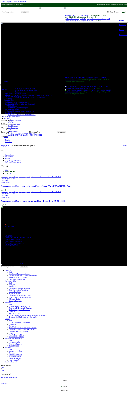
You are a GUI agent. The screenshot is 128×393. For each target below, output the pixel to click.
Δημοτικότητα (9, 155)
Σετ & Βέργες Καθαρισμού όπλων (20, 297)
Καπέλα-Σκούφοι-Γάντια (16, 335)
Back (10, 272)
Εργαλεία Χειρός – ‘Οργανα (18, 277)
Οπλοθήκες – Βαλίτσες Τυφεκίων (19, 288)
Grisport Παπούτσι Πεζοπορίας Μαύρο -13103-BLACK (86, 87)
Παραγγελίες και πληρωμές (13, 239)
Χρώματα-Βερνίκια (14, 120)
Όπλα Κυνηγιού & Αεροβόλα (18, 290)
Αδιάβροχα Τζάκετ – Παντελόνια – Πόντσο (22, 328)
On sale (7, 140)
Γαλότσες (18, 92)
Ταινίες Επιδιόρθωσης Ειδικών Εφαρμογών (22, 104)
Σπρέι (9, 129)
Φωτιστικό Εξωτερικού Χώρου (18, 108)
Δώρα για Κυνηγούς (15, 301)
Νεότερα (7, 158)
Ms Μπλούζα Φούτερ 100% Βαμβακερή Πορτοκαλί (87, 19)
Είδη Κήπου (12, 113)
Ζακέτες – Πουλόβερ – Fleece (18, 331)
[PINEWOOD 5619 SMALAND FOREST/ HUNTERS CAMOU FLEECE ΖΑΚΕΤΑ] (86, 76)
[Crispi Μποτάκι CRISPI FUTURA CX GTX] (80, 90)
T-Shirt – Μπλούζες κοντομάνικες (19, 322)
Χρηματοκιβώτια (13, 109)
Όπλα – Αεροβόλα (15, 292)
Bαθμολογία (9, 157)
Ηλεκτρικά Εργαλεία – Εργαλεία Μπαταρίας (23, 276)
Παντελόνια (12, 326)
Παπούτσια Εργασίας (15, 344)
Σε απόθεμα (8, 142)
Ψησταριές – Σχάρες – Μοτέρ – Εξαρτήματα (22, 111)
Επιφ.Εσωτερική (13, 128)
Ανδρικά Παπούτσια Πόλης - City (26, 90)
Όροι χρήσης (9, 236)
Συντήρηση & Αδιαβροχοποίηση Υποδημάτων (30, 97)
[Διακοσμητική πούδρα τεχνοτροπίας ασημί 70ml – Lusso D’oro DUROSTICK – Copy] (31, 177)
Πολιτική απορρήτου (11, 245)
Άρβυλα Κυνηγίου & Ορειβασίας (25, 88)
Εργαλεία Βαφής (13, 131)
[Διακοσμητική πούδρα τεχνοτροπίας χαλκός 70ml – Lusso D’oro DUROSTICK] (31, 192)
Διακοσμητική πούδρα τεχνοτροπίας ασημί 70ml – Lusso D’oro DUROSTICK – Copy (36, 186)
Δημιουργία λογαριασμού (9, 377)
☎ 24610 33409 (9, 226)
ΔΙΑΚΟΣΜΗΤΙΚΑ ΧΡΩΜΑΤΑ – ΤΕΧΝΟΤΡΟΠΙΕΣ (25, 135)
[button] (8, 178)
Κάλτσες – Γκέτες (14, 313)
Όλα (6, 170)
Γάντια (11, 333)
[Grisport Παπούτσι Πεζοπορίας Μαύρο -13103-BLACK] (84, 86)
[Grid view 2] (111, 145)
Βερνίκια (11, 122)
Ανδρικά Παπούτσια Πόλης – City (20, 306)
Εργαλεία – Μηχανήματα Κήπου (19, 274)
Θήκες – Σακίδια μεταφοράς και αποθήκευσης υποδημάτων (28, 315)
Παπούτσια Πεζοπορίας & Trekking (20, 308)
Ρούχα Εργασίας (14, 346)
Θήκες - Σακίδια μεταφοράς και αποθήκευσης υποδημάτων (34, 95)
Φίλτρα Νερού (12, 106)
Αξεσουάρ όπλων (14, 293)
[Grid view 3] (115, 145)
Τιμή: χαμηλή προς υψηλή (13, 160)
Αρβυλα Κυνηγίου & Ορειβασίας (19, 310)
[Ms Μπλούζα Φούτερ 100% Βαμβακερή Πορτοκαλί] (86, 19)
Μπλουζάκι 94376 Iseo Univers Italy (76, 15)
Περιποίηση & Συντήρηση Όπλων (19, 295)
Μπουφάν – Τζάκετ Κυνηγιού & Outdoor (22, 329)
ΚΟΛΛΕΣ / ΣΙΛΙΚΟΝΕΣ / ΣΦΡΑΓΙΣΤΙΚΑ (22, 115)
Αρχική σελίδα (6, 146)
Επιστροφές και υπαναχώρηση (14, 243)
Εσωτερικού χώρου (15, 358)
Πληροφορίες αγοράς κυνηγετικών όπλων (18, 237)
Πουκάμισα (12, 324)
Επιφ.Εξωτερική (13, 126)
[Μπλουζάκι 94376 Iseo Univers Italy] (86, 13)
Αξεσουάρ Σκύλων (15, 299)
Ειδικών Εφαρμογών (14, 124)
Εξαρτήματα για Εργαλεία (17, 279)
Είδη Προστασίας (14, 342)
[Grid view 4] (118, 145)
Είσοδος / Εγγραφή (11, 362)
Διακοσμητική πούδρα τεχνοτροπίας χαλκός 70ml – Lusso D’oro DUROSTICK (33, 201)
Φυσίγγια (12, 284)
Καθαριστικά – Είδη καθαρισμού (18, 102)
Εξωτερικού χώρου (15, 356)
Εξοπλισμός (12, 286)
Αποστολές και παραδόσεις (13, 241)
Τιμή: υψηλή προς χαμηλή (13, 162)
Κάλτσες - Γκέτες (20, 94)
